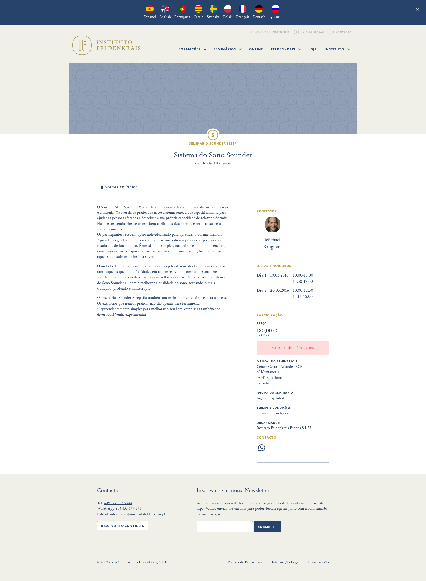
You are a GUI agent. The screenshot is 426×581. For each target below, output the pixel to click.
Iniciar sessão (313, 32)
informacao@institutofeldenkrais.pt (137, 514)
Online (256, 49)
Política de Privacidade (245, 562)
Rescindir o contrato (123, 525)
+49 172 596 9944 (118, 503)
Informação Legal (285, 562)
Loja (312, 49)
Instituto (335, 49)
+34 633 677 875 (128, 508)
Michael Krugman (217, 163)
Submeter (267, 526)
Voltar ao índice (121, 187)
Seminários (225, 49)
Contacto (344, 32)
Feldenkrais (283, 49)
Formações (190, 49)
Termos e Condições (272, 413)
